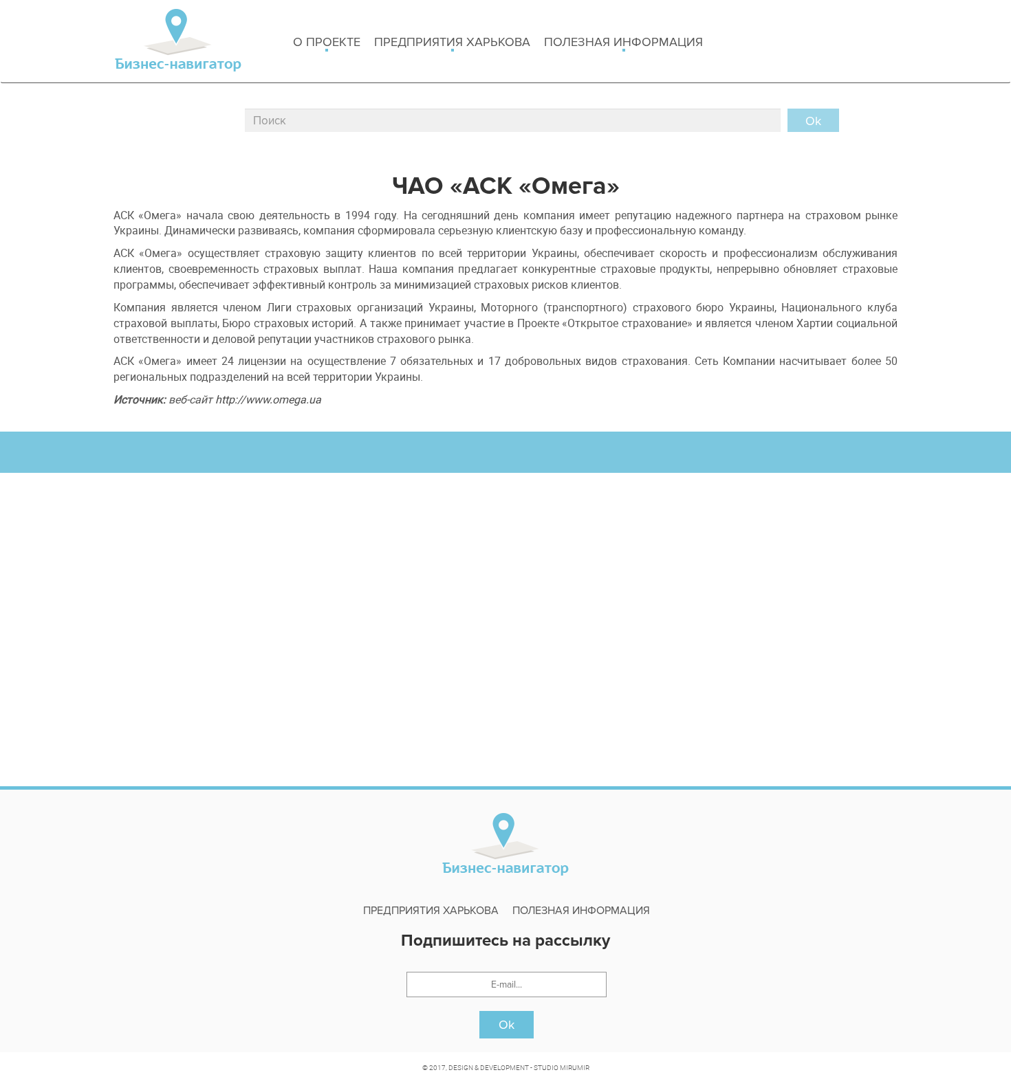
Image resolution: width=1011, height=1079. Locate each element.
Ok (506, 1024)
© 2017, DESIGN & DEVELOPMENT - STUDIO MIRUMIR (505, 1067)
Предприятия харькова (452, 41)
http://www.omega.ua (268, 399)
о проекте (326, 41)
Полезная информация (623, 41)
